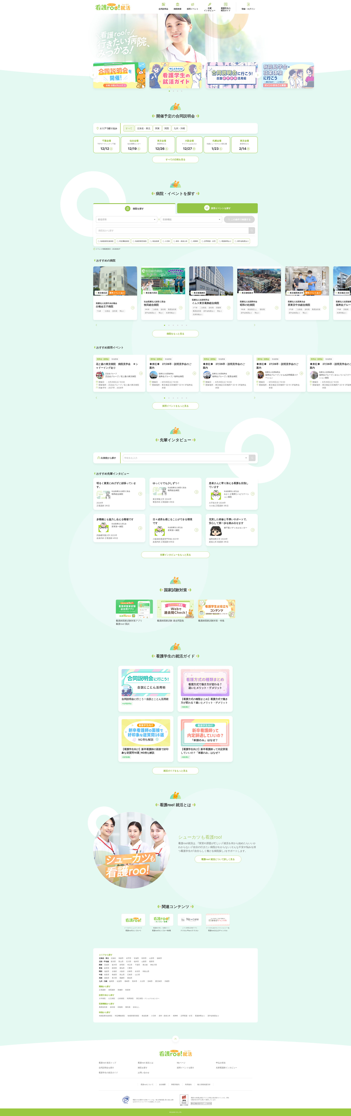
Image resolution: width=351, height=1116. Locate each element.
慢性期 (127, 1007)
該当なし (136, 1007)
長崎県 (126, 981)
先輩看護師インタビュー (226, 1067)
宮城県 (136, 958)
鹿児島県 (158, 981)
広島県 (129, 975)
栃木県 (114, 965)
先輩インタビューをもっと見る (175, 554)
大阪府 (122, 971)
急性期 (112, 1007)
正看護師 (102, 990)
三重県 (129, 968)
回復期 (120, 1007)
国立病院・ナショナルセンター (147, 998)
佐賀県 (119, 981)
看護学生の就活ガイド (108, 1072)
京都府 (114, 971)
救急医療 (145, 1016)
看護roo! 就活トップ (107, 1062)
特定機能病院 (120, 1016)
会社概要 (162, 1084)
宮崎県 (150, 981)
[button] (169, 91)
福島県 (159, 958)
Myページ (181, 1062)
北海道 (113, 958)
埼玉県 (129, 965)
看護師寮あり (200, 1016)
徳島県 (106, 978)
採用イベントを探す (185, 1067)
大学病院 (102, 998)
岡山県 (122, 975)
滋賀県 (106, 971)
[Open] (246, 458)
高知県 (129, 978)
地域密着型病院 (133, 1016)
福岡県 (111, 981)
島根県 (114, 975)
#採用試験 (126, 757)
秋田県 (143, 958)
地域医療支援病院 (105, 1016)
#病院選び (185, 707)
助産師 (127, 990)
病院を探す (142, 1067)
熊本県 (134, 981)
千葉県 (137, 965)
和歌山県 (146, 971)
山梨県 (143, 961)
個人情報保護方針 (203, 1084)
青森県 (120, 958)
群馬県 (122, 965)
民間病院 (130, 998)
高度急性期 (103, 1007)
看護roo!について (147, 1084)
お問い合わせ (143, 1072)
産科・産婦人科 (164, 1016)
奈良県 (137, 971)
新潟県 (113, 961)
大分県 (142, 981)
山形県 (151, 958)
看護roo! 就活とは (145, 1062)
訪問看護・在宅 (186, 1016)
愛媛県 (122, 978)
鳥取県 (106, 975)
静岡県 (114, 968)
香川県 (114, 978)
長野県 (151, 961)
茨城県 (106, 965)
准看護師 (111, 990)
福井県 (136, 961)
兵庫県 (129, 971)
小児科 (153, 1016)
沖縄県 (167, 981)
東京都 (145, 965)
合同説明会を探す (106, 1067)
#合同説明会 (127, 703)
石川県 (128, 961)
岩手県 (128, 958)
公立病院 (111, 998)
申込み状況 (221, 1062)
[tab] (134, 208)
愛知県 (122, 968)
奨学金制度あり (213, 1016)
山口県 (137, 975)
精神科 (175, 1016)
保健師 (120, 990)
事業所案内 (175, 1084)
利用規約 (188, 1084)
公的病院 (121, 998)
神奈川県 (153, 965)
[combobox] (126, 219)
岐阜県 (106, 968)
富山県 (120, 961)
